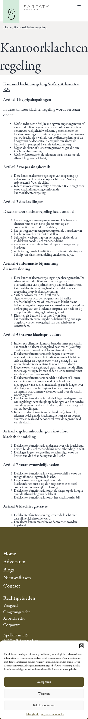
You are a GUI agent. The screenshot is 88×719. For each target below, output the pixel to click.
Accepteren (44, 682)
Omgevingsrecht (16, 612)
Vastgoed (10, 606)
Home (7, 27)
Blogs (9, 570)
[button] (81, 646)
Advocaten (14, 562)
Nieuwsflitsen (17, 578)
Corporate (11, 625)
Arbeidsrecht (14, 618)
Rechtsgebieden (19, 598)
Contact (11, 586)
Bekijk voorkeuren (44, 705)
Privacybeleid (32, 714)
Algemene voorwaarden (52, 714)
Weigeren (44, 694)
